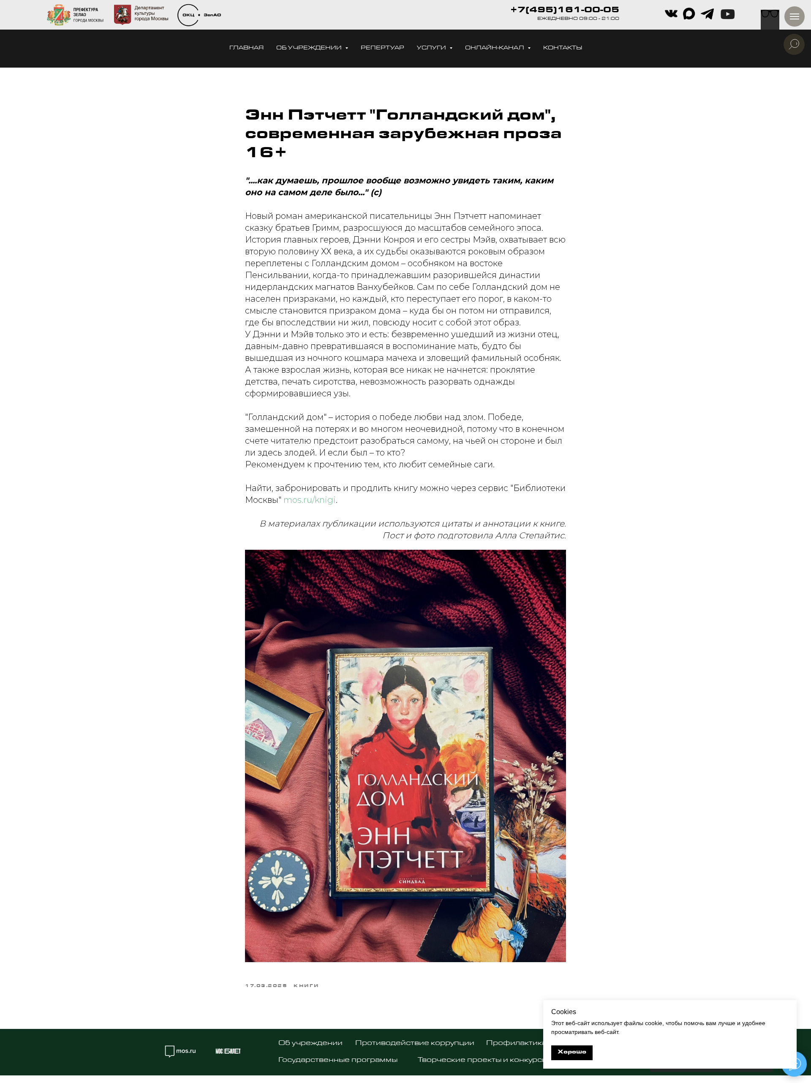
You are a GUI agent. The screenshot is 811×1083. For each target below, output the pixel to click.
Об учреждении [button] (309, 48)
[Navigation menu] (794, 16)
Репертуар (382, 48)
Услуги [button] (432, 48)
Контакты (562, 48)
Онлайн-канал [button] (495, 48)
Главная (246, 48)
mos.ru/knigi (309, 500)
